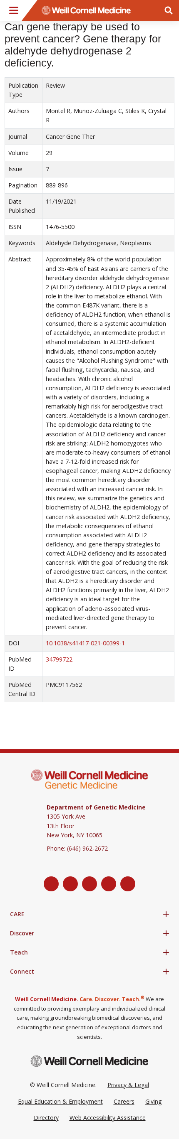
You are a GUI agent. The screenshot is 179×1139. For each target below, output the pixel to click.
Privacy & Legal (128, 1085)
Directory (46, 1118)
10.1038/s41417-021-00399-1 (85, 643)
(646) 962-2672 (87, 848)
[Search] (168, 10)
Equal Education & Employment (60, 1101)
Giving (153, 1101)
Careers (124, 1101)
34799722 (59, 659)
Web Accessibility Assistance (108, 1118)
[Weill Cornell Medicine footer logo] (89, 1061)
